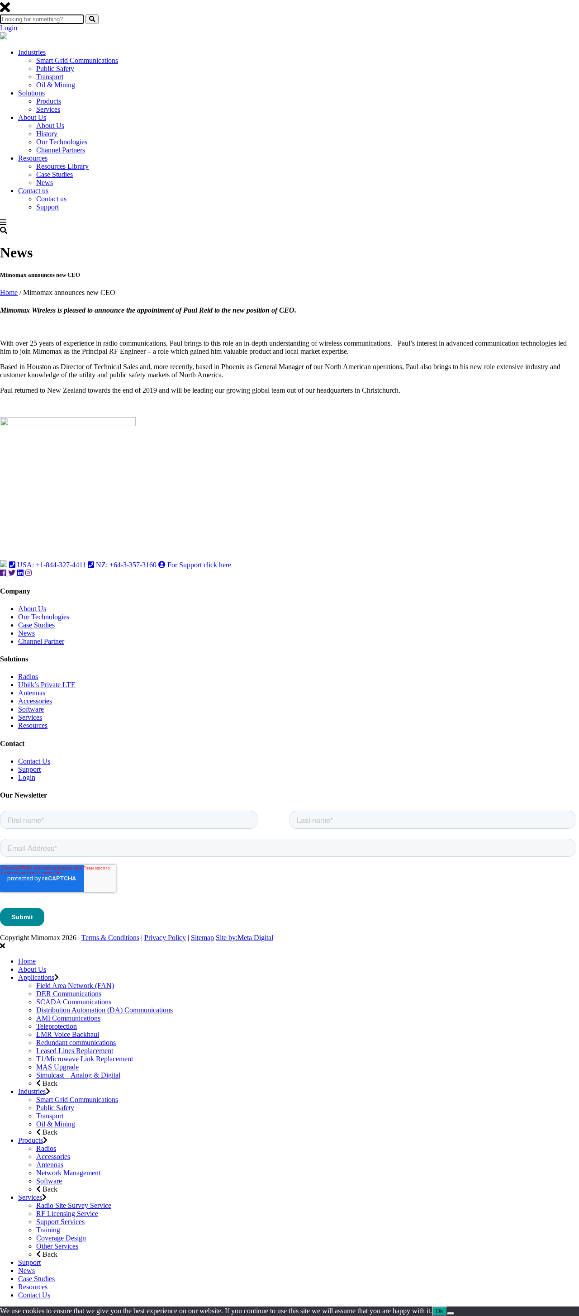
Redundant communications (76, 1042)
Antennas (31, 693)
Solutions (31, 93)
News (44, 182)
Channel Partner (41, 641)
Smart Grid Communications (77, 60)
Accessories (35, 701)
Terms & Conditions (110, 937)
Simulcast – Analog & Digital (78, 1075)
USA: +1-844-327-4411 (51, 565)
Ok (439, 1311)
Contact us (33, 191)
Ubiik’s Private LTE (47, 685)
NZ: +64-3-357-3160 (126, 565)
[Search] (92, 19)
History (46, 134)
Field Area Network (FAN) (75, 985)
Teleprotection (56, 1026)
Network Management (68, 1173)
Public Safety (55, 68)
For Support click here (198, 565)
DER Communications (68, 994)
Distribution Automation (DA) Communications (104, 1010)
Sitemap (202, 937)
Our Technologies (61, 142)
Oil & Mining (55, 85)
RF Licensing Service (67, 1213)
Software (31, 709)
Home (9, 292)
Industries (32, 52)
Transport (49, 77)
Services (48, 109)
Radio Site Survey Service (73, 1205)
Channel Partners (60, 150)
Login (8, 28)
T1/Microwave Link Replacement (84, 1059)
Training (48, 1230)
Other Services (57, 1246)
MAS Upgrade (57, 1067)
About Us (32, 117)
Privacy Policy (165, 937)
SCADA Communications (73, 1002)
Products (48, 101)
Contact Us (34, 761)
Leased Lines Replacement (74, 1051)
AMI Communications (68, 1018)
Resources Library (62, 166)
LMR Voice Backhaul (67, 1034)
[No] (450, 1313)
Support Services (60, 1222)
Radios (28, 676)
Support (47, 207)
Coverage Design (61, 1238)
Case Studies (54, 174)
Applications (36, 977)
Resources (32, 158)
